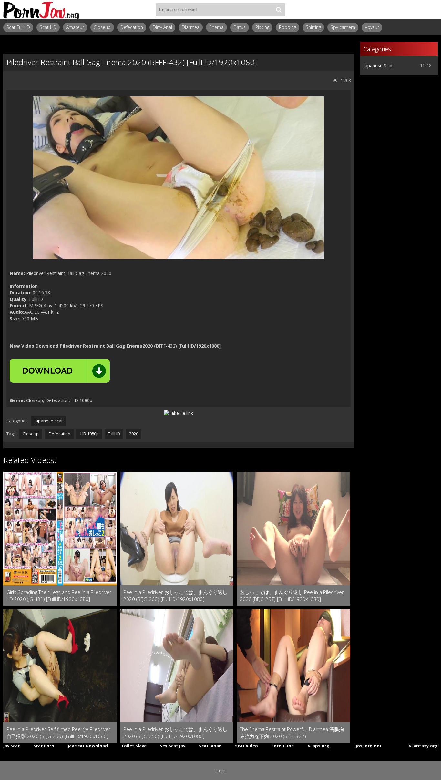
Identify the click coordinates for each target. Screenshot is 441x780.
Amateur (75, 27)
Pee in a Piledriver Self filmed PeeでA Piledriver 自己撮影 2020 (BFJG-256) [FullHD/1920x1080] (58, 732)
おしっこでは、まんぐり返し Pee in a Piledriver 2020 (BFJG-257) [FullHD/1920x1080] (292, 595)
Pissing (262, 27)
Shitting (313, 27)
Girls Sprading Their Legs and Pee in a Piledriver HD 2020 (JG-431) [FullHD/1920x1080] (58, 595)
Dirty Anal (162, 27)
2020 (133, 434)
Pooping (287, 27)
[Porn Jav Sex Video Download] (42, 9)
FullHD (114, 434)
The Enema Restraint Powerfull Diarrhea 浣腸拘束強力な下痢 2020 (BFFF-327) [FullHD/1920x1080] (292, 733)
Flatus (239, 27)
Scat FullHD (18, 27)
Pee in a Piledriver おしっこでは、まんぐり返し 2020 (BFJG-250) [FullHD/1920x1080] (175, 732)
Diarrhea (191, 27)
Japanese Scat (49, 421)
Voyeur (372, 27)
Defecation (131, 27)
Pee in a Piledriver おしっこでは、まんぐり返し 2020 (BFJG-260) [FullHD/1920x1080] (175, 595)
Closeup (102, 27)
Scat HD (48, 27)
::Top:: (221, 770)
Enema (216, 27)
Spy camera (343, 27)
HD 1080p (89, 434)
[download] (60, 371)
